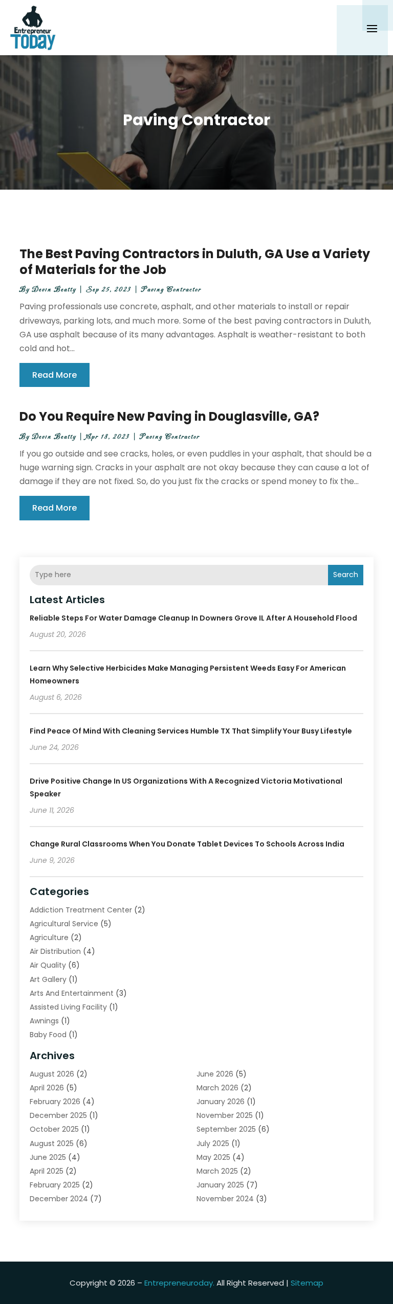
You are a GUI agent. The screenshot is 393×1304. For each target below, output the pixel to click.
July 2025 (212, 1143)
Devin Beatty (54, 289)
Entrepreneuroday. (179, 1282)
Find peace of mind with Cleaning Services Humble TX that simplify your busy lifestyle (191, 731)
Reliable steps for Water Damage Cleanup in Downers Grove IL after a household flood (193, 618)
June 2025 (48, 1157)
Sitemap (307, 1282)
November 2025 (224, 1115)
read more (54, 375)
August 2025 (52, 1143)
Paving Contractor (171, 289)
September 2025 (226, 1129)
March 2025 (217, 1171)
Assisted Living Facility (68, 1007)
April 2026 (47, 1088)
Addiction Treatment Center (81, 910)
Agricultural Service (64, 924)
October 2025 (54, 1129)
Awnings (44, 1021)
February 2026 (55, 1101)
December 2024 (59, 1199)
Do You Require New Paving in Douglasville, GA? (169, 416)
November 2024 (225, 1199)
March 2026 (217, 1088)
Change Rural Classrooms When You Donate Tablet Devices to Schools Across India (187, 844)
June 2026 (214, 1074)
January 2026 (220, 1101)
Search (345, 574)
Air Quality (48, 965)
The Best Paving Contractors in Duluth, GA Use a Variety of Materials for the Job (194, 261)
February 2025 (55, 1185)
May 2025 (213, 1157)
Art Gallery (48, 979)
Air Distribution (55, 951)
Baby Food (48, 1035)
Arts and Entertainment (72, 993)
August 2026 (52, 1074)
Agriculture (49, 937)
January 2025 (220, 1185)
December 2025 (58, 1115)
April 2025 (46, 1171)
